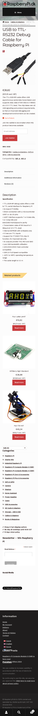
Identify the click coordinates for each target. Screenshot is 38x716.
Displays (8, 489)
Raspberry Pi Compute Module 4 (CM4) (19, 471)
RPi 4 (18, 159)
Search (19, 712)
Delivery (6, 627)
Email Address (10, 549)
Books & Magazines (12, 519)
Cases (7, 501)
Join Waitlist (10, 138)
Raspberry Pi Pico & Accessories (17, 478)
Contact (6, 636)
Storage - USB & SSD (13, 512)
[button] (4, 51)
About (5, 630)
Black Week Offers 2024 (12, 662)
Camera (8, 486)
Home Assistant (11, 493)
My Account (7, 625)
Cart (29, 710)
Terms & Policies (9, 633)
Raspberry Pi (9, 456)
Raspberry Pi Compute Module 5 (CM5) (19, 467)
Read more (19, 328)
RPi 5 (23, 159)
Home (7, 22)
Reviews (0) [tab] (8, 184)
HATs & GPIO (9, 482)
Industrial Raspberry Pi (13, 463)
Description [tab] (8, 172)
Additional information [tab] (12, 178)
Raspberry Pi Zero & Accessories (17, 475)
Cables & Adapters (17, 22)
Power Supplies (11, 497)
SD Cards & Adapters (12, 508)
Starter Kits (9, 460)
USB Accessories (13, 155)
